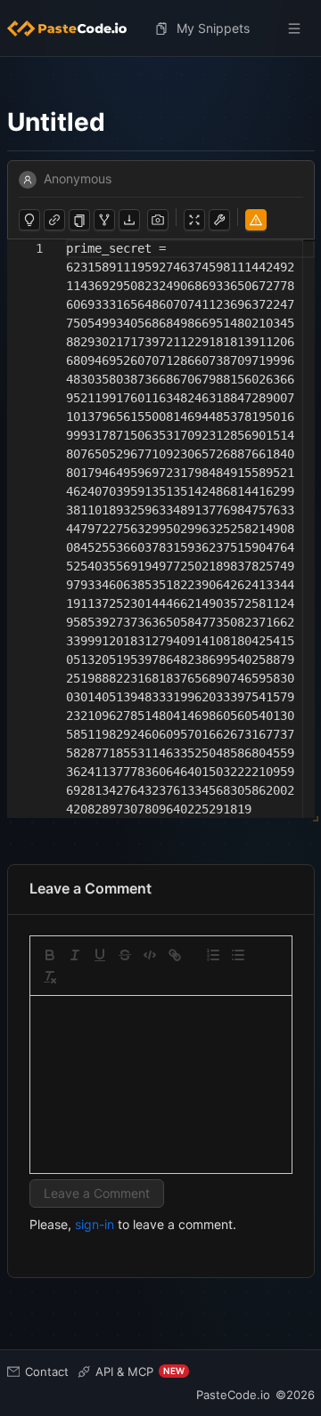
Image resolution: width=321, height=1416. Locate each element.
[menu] (161, 28)
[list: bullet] (238, 955)
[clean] (49, 977)
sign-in (94, 1224)
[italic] (74, 955)
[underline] (99, 955)
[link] (174, 955)
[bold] (49, 955)
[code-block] (149, 955)
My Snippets (213, 28)
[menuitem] (74, 28)
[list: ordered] (213, 955)
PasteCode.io (233, 1395)
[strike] (124, 955)
